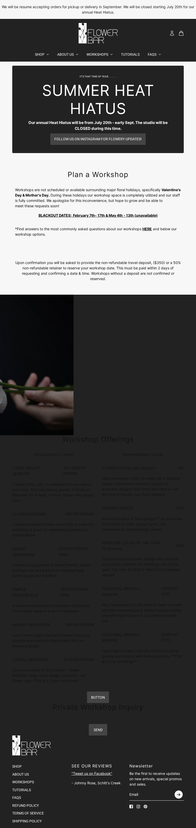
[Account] (172, 33)
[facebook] (131, 806)
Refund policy (25, 805)
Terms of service (28, 813)
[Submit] (179, 794)
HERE (147, 229)
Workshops (23, 782)
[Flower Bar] (98, 33)
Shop (17, 766)
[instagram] (138, 806)
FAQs (16, 798)
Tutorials (21, 790)
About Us (20, 774)
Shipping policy (27, 821)
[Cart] (181, 33)
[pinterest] (145, 806)
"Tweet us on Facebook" (91, 773)
